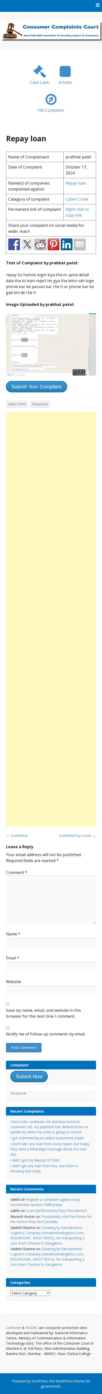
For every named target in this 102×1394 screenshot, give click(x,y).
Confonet (13, 1327)
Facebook (18, 1093)
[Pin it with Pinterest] (53, 244)
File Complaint (51, 110)
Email (12, 958)
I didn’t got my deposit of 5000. (35, 1160)
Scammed (16, 835)
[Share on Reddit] (40, 244)
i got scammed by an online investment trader (47, 1138)
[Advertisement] (51, 619)
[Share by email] (80, 244)
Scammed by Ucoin (77, 835)
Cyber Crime (77, 199)
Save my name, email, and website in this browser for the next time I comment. (43, 1013)
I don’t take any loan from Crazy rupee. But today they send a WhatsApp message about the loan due (49, 1149)
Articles (65, 82)
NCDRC (32, 1327)
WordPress (64, 1381)
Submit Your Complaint (36, 386)
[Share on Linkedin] (67, 244)
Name (13, 934)
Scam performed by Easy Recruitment (56, 1210)
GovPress (39, 1381)
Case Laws (39, 82)
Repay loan (76, 183)
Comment (16, 872)
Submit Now (29, 1076)
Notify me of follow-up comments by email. (45, 1034)
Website (13, 981)
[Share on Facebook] (14, 244)
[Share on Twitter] (27, 244)
